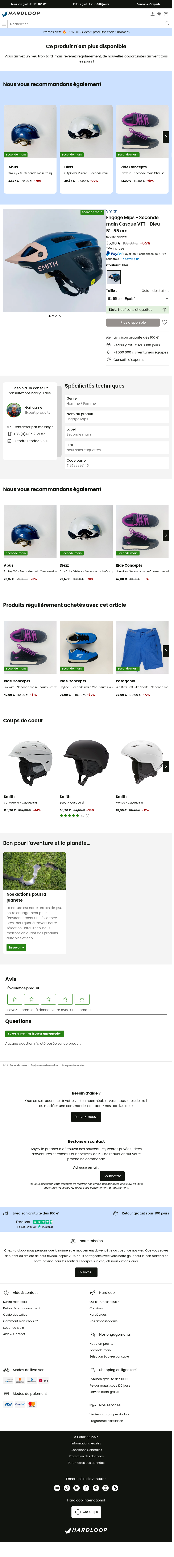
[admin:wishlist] (164, 323)
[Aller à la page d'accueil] (6, 1065)
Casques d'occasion (73, 1065)
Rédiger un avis (116, 236)
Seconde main (18, 1065)
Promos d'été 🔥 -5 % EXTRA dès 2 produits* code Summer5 (86, 32)
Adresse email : (86, 1167)
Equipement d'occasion (44, 1065)
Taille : (111, 290)
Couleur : (117, 265)
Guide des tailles (155, 290)
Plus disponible (133, 322)
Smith (111, 211)
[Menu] (4, 24)
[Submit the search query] (167, 24)
